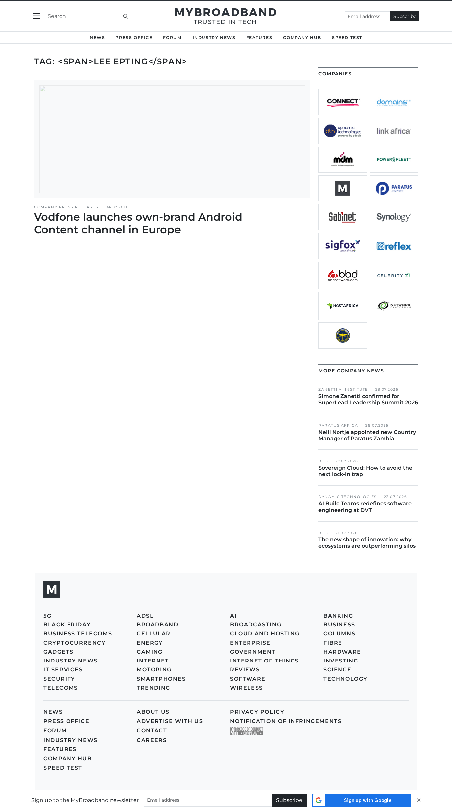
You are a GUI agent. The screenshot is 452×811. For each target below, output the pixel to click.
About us (153, 712)
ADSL (145, 616)
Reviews (245, 669)
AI (233, 616)
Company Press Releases (66, 207)
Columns (339, 633)
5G (47, 616)
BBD (323, 461)
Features (259, 37)
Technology (345, 679)
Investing (340, 661)
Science (337, 669)
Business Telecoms (77, 633)
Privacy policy (257, 712)
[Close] (419, 800)
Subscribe (404, 16)
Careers (152, 740)
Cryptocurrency (74, 643)
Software (248, 679)
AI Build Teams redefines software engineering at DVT (365, 506)
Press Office (133, 37)
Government (253, 652)
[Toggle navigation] (36, 16)
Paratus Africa (338, 425)
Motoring (154, 669)
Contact (152, 730)
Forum (172, 37)
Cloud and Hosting (264, 633)
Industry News (214, 37)
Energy (150, 643)
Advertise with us (170, 721)
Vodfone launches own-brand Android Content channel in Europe (138, 223)
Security (59, 679)
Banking (338, 616)
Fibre (332, 643)
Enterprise (250, 643)
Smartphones (161, 679)
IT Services (63, 669)
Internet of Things (264, 661)
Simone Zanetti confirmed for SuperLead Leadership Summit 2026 (368, 399)
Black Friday (67, 624)
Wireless (246, 688)
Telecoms (60, 688)
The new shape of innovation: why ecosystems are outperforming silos (367, 542)
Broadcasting (255, 624)
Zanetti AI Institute (343, 389)
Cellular (154, 633)
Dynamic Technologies (347, 497)
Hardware (342, 652)
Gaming (150, 652)
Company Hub (302, 37)
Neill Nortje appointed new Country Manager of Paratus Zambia (367, 435)
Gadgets (58, 652)
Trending (153, 688)
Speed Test (62, 768)
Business (339, 624)
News (97, 37)
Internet (153, 661)
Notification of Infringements (285, 721)
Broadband (157, 624)
